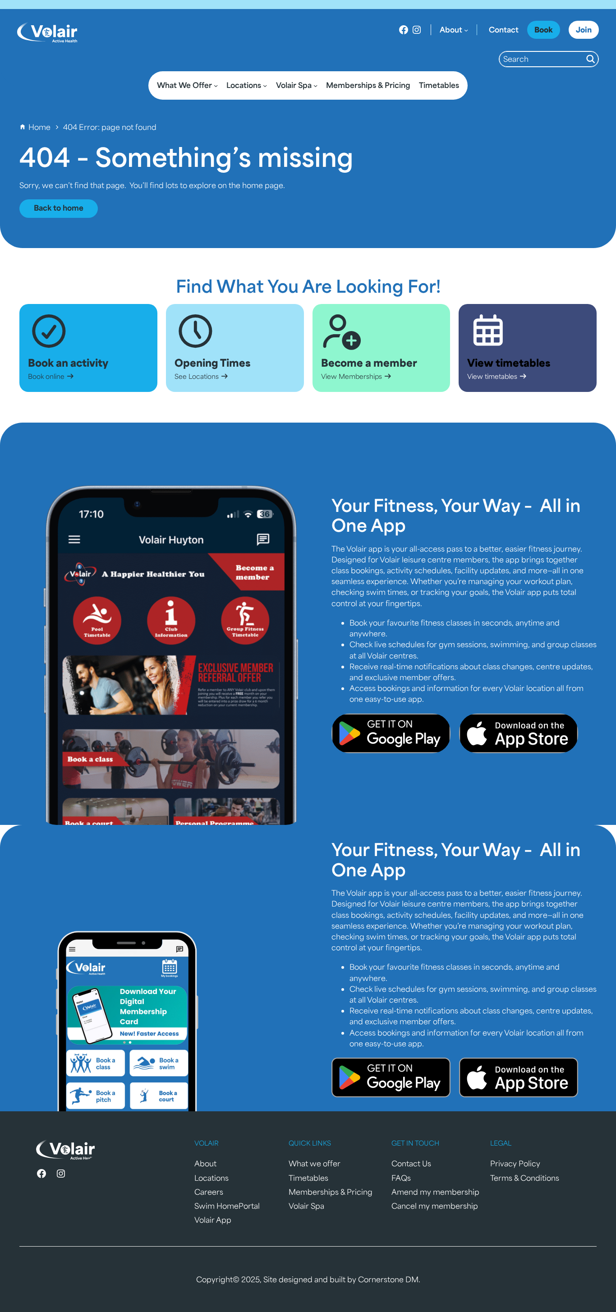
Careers (208, 1192)
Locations (211, 1178)
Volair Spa (306, 1206)
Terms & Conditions (524, 1178)
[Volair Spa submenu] (315, 85)
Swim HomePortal (227, 1206)
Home (39, 127)
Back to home (58, 207)
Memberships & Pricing (330, 1192)
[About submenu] (466, 30)
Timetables (308, 1178)
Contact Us (411, 1163)
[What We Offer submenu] (216, 85)
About (205, 1163)
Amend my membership (435, 1192)
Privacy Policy (515, 1163)
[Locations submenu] (265, 85)
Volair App (212, 1220)
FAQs (401, 1178)
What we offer (314, 1163)
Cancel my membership (434, 1206)
